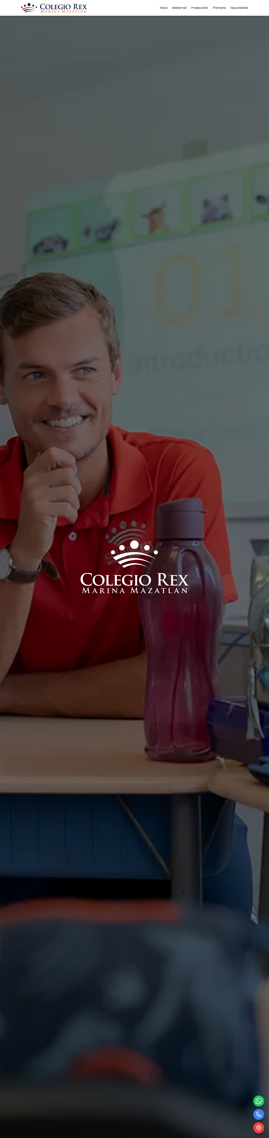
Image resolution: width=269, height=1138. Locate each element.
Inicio (164, 8)
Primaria (219, 8)
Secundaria (239, 8)
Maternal (179, 8)
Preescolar (199, 8)
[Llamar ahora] (258, 1114)
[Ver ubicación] (258, 1127)
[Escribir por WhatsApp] (258, 1101)
